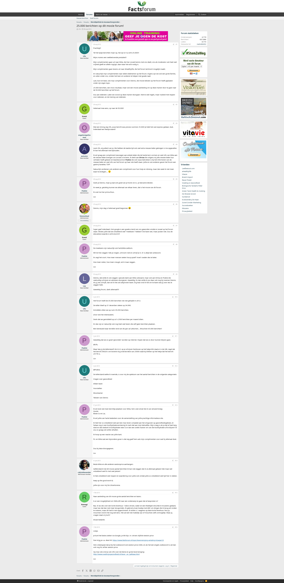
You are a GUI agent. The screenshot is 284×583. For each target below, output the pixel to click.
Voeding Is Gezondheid (191, 183)
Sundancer (186, 197)
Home (80, 14)
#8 (176, 244)
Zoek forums (94, 18)
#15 (176, 493)
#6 (176, 204)
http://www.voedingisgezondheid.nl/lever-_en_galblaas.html (116, 554)
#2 (176, 104)
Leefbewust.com (188, 168)
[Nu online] (84, 214)
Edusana (185, 208)
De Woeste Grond (189, 194)
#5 (176, 179)
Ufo (79, 29)
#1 (176, 44)
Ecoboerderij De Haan (190, 199)
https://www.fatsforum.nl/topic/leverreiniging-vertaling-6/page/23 (138, 540)
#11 (176, 336)
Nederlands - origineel (85, 581)
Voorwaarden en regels (170, 581)
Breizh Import (187, 177)
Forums (89, 14)
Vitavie (184, 174)
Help (191, 581)
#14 (176, 461)
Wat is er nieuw (101, 14)
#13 (176, 405)
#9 (176, 274)
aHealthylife (186, 171)
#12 (176, 366)
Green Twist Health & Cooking (193, 191)
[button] (109, 14)
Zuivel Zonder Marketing (191, 202)
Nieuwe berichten (82, 18)
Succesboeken (187, 205)
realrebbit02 (201, 44)
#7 (176, 226)
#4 (176, 144)
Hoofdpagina (199, 581)
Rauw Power (187, 180)
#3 (176, 123)
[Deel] (173, 44)
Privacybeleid (187, 211)
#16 (176, 527)
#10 (176, 297)
